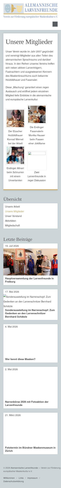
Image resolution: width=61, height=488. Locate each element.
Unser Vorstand (13, 216)
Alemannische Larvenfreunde (24, 467)
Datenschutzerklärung (13, 481)
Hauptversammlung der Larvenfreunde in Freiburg (29, 280)
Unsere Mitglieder (29, 42)
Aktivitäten (10, 220)
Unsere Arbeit (12, 206)
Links (21, 477)
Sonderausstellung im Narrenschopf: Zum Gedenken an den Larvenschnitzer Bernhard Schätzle (30, 313)
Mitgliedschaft (12, 225)
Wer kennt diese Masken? (20, 359)
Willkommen (9, 477)
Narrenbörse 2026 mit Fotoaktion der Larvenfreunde (26, 403)
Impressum (32, 477)
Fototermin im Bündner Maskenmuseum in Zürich (30, 449)
